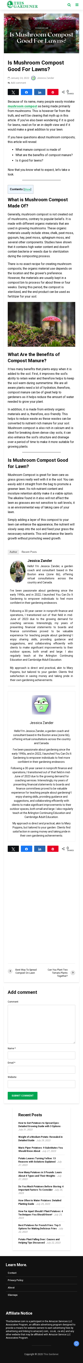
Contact (12, 1273)
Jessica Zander (45, 78)
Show (27, 189)
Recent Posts (29, 551)
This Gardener (50, 1354)
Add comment (18, 83)
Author (13, 551)
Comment (13, 1002)
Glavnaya (12, 1295)
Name (12, 1048)
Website (12, 1077)
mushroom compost (22, 106)
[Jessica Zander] (17, 571)
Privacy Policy (15, 1280)
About (11, 1287)
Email (11, 1063)
